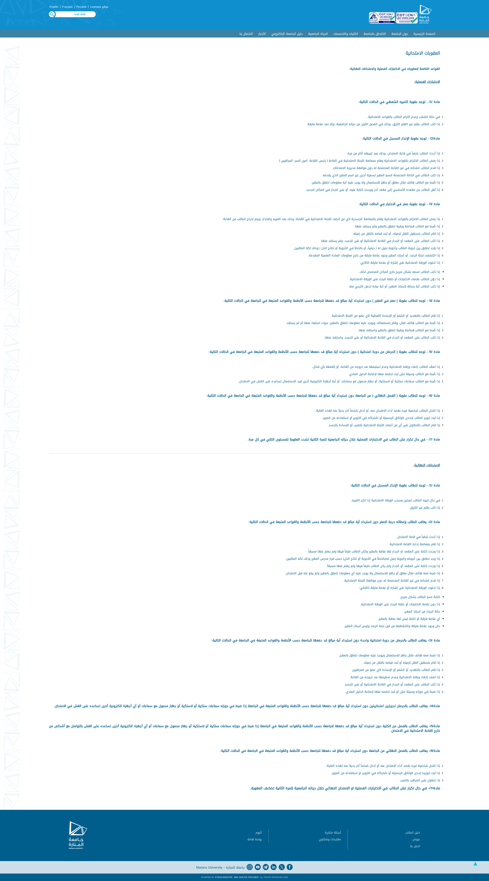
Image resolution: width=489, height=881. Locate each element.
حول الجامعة (399, 34)
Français (67, 6)
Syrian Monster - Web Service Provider (236, 877)
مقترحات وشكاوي (330, 839)
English (53, 6)
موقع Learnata (99, 6)
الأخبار (262, 34)
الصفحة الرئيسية (424, 34)
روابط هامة (254, 839)
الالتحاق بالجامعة (375, 34)
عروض (416, 839)
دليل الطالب (412, 832)
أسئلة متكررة (333, 832)
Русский (81, 6)
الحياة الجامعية (318, 34)
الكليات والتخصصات (345, 34)
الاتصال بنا (246, 34)
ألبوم (259, 832)
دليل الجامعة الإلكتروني (287, 34)
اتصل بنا (415, 846)
